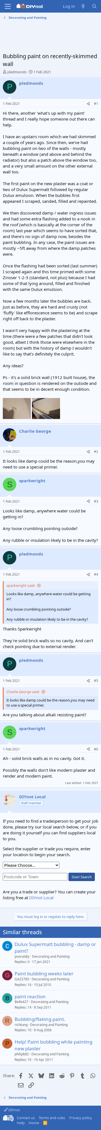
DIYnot (14, 1109)
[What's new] (83, 6)
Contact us (26, 1117)
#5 (96, 680)
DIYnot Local (41, 897)
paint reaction (30, 996)
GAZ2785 (22, 979)
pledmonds (16, 71)
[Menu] (7, 6)
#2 (96, 451)
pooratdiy (22, 956)
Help (21, 1122)
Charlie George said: (23, 691)
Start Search (82, 876)
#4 (96, 574)
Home (34, 1122)
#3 (96, 501)
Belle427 (21, 1001)
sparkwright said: (20, 585)
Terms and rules (52, 1117)
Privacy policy (80, 1117)
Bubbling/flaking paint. (40, 1019)
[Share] (88, 104)
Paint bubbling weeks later (44, 973)
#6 (96, 749)
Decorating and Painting (51, 956)
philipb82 (22, 1054)
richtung (21, 1024)
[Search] (94, 6)
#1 (96, 103)
